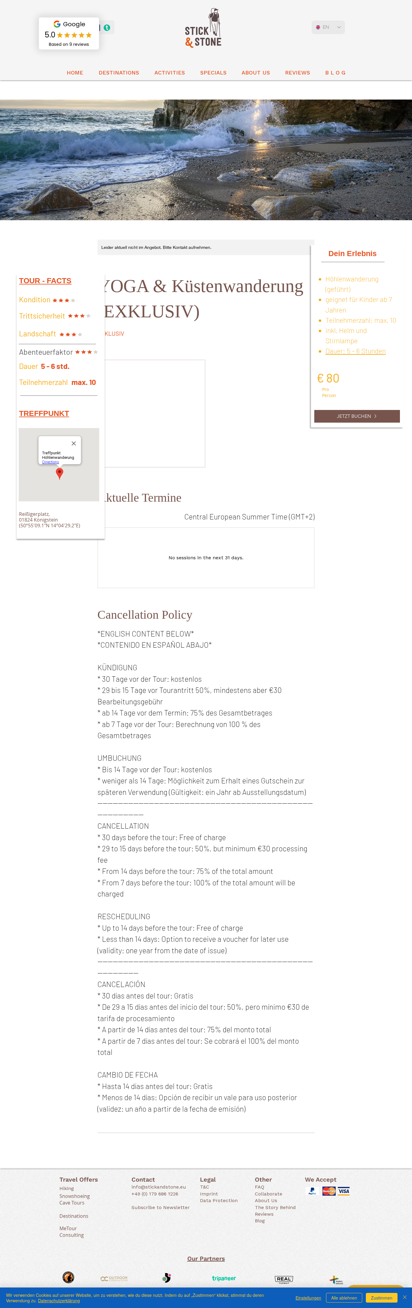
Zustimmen (381, 1298)
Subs (137, 1207)
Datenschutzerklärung (59, 1300)
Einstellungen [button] (308, 1298)
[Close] (404, 1297)
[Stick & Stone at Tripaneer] (106, 27)
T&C (204, 1187)
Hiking (66, 1188)
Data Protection (219, 1200)
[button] (119, 72)
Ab (258, 1200)
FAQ (259, 1187)
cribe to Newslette (165, 1207)
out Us (269, 1200)
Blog (260, 1221)
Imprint (209, 1194)
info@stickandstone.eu (159, 1187)
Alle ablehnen (344, 1298)
